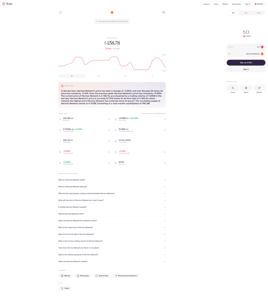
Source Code (103, 276)
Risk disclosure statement (127, 276)
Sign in (246, 69)
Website (67, 276)
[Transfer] (233, 88)
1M (125, 76)
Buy (233, 13)
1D (72, 76)
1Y (152, 76)
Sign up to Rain (246, 62)
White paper (84, 276)
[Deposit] (246, 88)
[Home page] (7, 3)
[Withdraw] (259, 88)
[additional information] (109, 119)
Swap (259, 13)
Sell (246, 13)
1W (98, 76)
